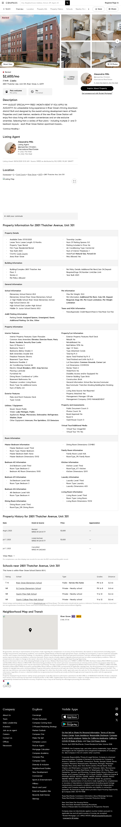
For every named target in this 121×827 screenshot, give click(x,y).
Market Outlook (38, 730)
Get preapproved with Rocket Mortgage (97, 93)
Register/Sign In (112, 3)
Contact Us (7, 738)
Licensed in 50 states (70, 818)
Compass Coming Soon (42, 723)
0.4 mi (110, 588)
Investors (6, 726)
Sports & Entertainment (42, 780)
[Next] (117, 41)
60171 (41, 84)
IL (13, 175)
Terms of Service (108, 732)
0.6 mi (110, 594)
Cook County (21, 175)
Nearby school (76, 588)
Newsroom (7, 745)
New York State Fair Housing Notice (75, 802)
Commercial (37, 776)
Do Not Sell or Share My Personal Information (81, 732)
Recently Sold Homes (41, 795)
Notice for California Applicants (95, 738)
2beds (6, 80)
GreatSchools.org (39, 603)
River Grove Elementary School (29, 583)
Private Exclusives (39, 719)
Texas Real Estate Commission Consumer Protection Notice (83, 798)
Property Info (42, 9)
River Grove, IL (33, 84)
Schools (69, 9)
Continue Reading (10, 129)
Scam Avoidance (82, 735)
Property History (56, 9)
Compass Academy (40, 753)
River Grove (32, 175)
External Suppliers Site (41, 791)
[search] (67, 2)
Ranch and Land (39, 787)
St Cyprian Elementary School (28, 588)
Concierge (36, 715)
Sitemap (35, 799)
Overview (19, 9)
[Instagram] (116, 708)
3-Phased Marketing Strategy (44, 726)
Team (5, 719)
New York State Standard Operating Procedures (79, 805)
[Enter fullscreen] (74, 181)
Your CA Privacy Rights (96, 741)
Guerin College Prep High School (29, 599)
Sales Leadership (10, 723)
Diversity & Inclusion (40, 764)
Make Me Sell (37, 738)
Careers (6, 734)
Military (35, 783)
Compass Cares (38, 761)
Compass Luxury (39, 742)
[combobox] (42, 3)
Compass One (38, 734)
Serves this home (76, 583)
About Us (7, 715)
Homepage (7, 175)
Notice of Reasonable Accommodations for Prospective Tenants (85, 807)
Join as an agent (10, 730)
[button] (3, 3)
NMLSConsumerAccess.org (101, 816)
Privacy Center (68, 735)
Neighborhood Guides (41, 768)
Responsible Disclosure (99, 735)
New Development (40, 772)
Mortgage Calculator (41, 749)
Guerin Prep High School (26, 594)
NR (6, 588)
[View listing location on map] (71, 78)
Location (30, 9)
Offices (6, 742)
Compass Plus (38, 757)
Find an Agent (38, 745)
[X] (116, 719)
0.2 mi (110, 583)
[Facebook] (116, 714)
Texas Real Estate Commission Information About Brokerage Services (87, 796)
